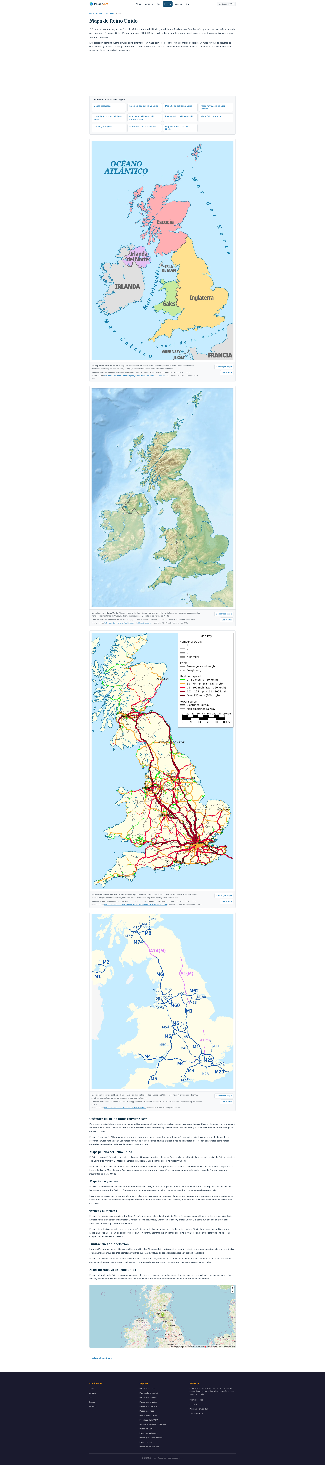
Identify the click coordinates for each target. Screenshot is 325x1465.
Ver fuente (227, 372)
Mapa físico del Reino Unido (178, 106)
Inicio (91, 14)
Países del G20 (146, 1429)
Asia (158, 4)
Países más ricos (147, 1411)
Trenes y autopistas (103, 126)
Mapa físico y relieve (211, 116)
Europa (167, 4)
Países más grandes (148, 1402)
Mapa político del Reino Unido (143, 106)
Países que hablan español (151, 1438)
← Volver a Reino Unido (100, 1358)
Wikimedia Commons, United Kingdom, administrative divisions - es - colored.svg (136, 376)
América (149, 4)
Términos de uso (197, 1413)
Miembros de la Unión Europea (153, 1424)
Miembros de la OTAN (149, 1420)
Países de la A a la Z (148, 1388)
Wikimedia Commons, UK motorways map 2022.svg (125, 1107)
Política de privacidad (199, 1409)
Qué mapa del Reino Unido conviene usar (142, 117)
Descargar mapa (224, 367)
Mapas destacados (102, 106)
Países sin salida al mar (149, 1447)
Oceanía (178, 4)
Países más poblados (149, 1397)
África (138, 4)
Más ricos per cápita (148, 1415)
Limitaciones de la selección (142, 126)
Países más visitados (149, 1406)
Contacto (193, 1404)
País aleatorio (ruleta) (149, 1393)
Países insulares (146, 1442)
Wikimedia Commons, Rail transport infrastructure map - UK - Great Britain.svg (135, 904)
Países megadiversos (149, 1433)
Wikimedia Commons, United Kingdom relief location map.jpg (128, 623)
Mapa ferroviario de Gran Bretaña (213, 107)
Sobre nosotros (196, 1400)
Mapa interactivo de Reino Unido (177, 128)
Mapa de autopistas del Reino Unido (108, 117)
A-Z (187, 4)
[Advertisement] (165, 74)
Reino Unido (109, 14)
